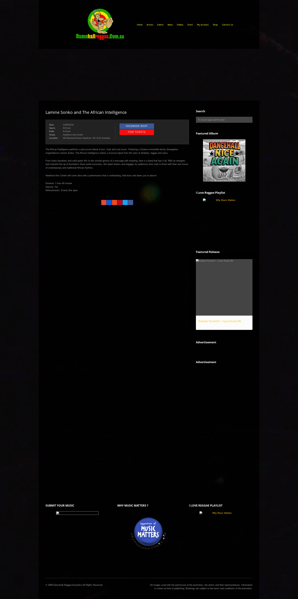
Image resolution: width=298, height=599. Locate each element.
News (170, 25)
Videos (180, 25)
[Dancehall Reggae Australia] (100, 25)
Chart (190, 25)
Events (160, 25)
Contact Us (227, 25)
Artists (150, 25)
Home (139, 25)
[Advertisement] (149, 75)
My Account (203, 25)
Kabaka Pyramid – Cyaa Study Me (219, 321)
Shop (215, 25)
